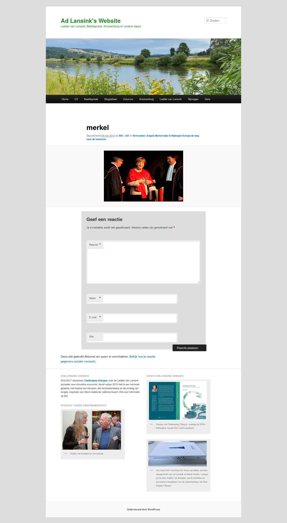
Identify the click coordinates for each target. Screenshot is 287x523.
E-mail (95, 317)
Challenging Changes (95, 380)
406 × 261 (124, 135)
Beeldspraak (91, 99)
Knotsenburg (146, 99)
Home (65, 99)
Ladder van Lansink (171, 99)
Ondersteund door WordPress (143, 509)
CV (76, 99)
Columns (128, 99)
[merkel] (143, 176)
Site (91, 336)
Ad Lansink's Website (91, 20)
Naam (95, 298)
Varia (207, 99)
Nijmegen (193, 99)
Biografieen (110, 99)
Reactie (95, 245)
